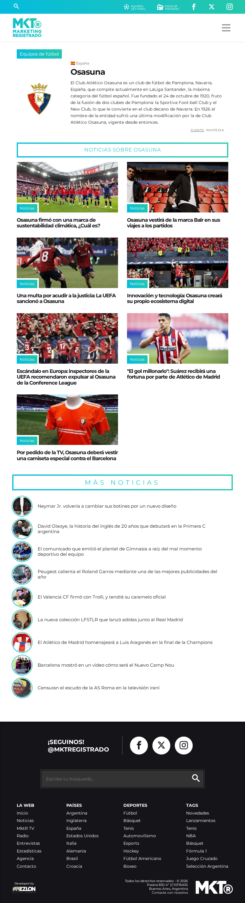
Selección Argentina (207, 866)
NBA (191, 836)
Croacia (74, 866)
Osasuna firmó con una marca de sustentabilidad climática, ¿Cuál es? (58, 223)
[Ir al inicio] (27, 27)
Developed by (23, 886)
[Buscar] (16, 7)
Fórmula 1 (196, 851)
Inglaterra (76, 820)
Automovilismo (139, 836)
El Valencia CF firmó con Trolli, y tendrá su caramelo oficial (102, 597)
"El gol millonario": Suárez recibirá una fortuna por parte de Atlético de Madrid (173, 374)
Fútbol (130, 813)
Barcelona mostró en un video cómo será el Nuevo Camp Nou (106, 665)
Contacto (26, 866)
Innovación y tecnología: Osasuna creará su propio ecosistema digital (174, 298)
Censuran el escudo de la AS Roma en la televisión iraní (99, 688)
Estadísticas (29, 851)
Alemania (76, 851)
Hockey (131, 851)
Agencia (25, 858)
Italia (71, 843)
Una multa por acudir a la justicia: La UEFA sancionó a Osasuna (66, 298)
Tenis (128, 828)
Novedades (197, 813)
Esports (131, 843)
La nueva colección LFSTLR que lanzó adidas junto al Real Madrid (110, 619)
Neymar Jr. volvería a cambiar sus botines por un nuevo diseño (107, 506)
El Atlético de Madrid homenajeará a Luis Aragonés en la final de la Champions (125, 642)
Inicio (22, 813)
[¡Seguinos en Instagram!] (229, 7)
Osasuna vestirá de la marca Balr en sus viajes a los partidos (173, 223)
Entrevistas (28, 843)
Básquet (132, 820)
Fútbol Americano (142, 858)
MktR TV (25, 828)
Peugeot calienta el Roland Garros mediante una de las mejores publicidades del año (127, 574)
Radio (23, 836)
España (73, 828)
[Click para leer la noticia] (67, 187)
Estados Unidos (82, 836)
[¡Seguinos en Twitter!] (212, 7)
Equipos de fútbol (39, 54)
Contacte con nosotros (170, 892)
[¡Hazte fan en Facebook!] (194, 7)
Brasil (72, 858)
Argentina (76, 813)
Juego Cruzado (202, 858)
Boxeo (130, 866)
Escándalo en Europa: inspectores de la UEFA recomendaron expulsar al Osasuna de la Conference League (66, 377)
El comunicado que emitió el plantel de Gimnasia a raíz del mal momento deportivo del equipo (120, 551)
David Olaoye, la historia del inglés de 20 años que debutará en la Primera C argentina (122, 529)
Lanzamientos (200, 820)
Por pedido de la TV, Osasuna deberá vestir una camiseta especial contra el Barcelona (67, 455)
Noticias (25, 820)
